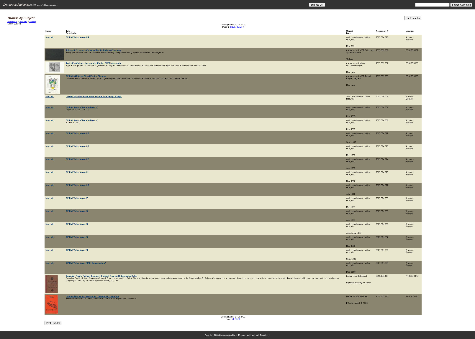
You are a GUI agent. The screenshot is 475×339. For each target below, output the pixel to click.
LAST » (240, 27)
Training (32, 21)
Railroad (23, 21)
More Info (49, 37)
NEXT (234, 27)
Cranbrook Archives (16, 4)
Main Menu (12, 21)
